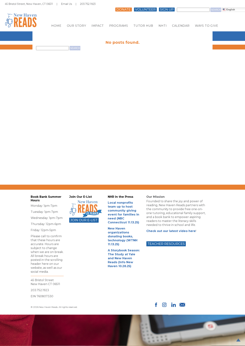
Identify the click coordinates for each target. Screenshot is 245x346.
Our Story (76, 25)
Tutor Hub (143, 25)
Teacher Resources (166, 244)
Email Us (66, 4)
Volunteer (145, 9)
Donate (123, 9)
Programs (118, 25)
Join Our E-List (84, 220)
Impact (97, 25)
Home (56, 25)
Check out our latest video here (171, 231)
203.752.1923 (88, 4)
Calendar (180, 25)
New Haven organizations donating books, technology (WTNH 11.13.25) (122, 236)
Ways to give (206, 25)
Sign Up (167, 9)
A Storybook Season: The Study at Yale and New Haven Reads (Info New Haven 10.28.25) (124, 258)
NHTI (163, 25)
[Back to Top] (238, 340)
